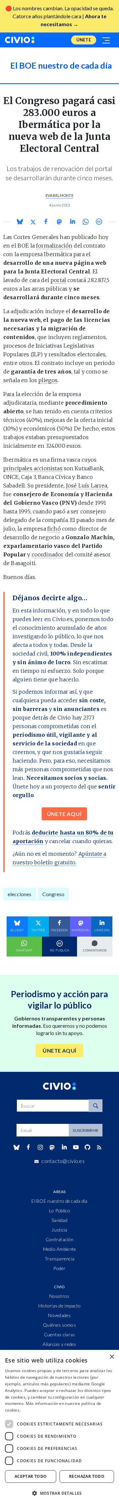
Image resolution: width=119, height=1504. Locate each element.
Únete (83, 39)
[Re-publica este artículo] (99, 221)
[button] (59, 1493)
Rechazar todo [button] (86, 1476)
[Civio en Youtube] (76, 1147)
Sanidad (59, 1220)
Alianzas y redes (59, 1344)
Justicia (59, 1230)
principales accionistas (32, 468)
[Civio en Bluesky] (16, 1147)
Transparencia (60, 1258)
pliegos (48, 380)
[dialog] (59, 1427)
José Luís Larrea (86, 485)
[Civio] (20, 39)
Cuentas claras (59, 1334)
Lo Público (59, 1210)
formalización (54, 245)
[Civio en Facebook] (28, 1147)
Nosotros (59, 1296)
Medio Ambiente (59, 1249)
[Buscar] (95, 1105)
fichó (54, 528)
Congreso (53, 894)
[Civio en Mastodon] (52, 1147)
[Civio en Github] (87, 1147)
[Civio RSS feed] (99, 1147)
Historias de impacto (59, 1305)
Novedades (59, 1315)
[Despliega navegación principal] (106, 39)
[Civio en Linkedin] (64, 1147)
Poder (59, 1268)
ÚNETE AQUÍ (64, 814)
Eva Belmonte (59, 195)
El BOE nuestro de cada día (59, 1201)
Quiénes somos (59, 1325)
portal (58, 280)
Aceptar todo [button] (31, 1476)
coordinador (48, 554)
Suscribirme (86, 1130)
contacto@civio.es (63, 1161)
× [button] (111, 1357)
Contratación (59, 1239)
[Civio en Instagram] (40, 1147)
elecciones (19, 894)
